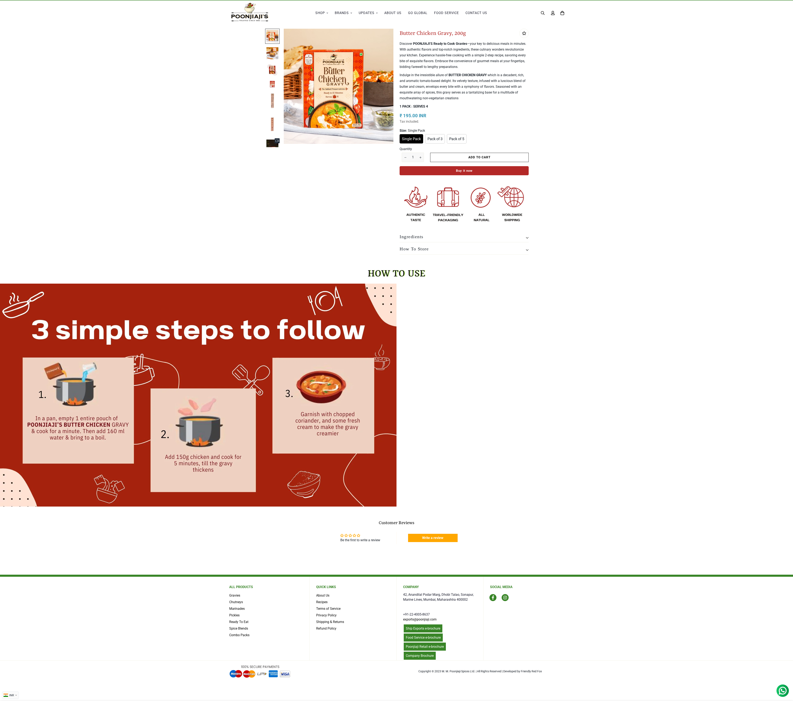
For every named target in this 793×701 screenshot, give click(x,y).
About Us (392, 13)
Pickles (234, 615)
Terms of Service (328, 609)
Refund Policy (326, 628)
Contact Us (476, 13)
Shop (320, 13)
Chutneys (236, 602)
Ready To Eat (238, 622)
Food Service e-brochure (423, 637)
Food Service (446, 13)
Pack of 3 (435, 139)
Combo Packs (239, 635)
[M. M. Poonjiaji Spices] (250, 12)
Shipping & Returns (330, 622)
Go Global (417, 13)
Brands (342, 13)
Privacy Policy (326, 615)
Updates (366, 13)
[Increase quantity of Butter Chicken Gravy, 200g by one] (420, 157)
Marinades (237, 609)
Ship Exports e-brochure (423, 628)
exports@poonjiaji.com (420, 619)
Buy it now (464, 171)
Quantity (406, 149)
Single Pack (411, 139)
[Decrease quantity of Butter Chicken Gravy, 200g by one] (405, 157)
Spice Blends (238, 628)
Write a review (432, 538)
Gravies (234, 595)
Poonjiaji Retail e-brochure (425, 647)
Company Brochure (420, 656)
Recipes (322, 602)
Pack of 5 (456, 139)
